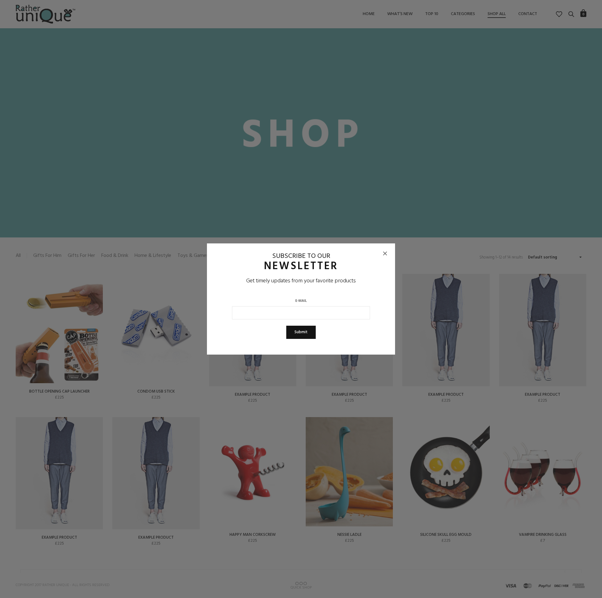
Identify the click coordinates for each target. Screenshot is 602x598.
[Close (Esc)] (385, 253)
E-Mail (301, 301)
